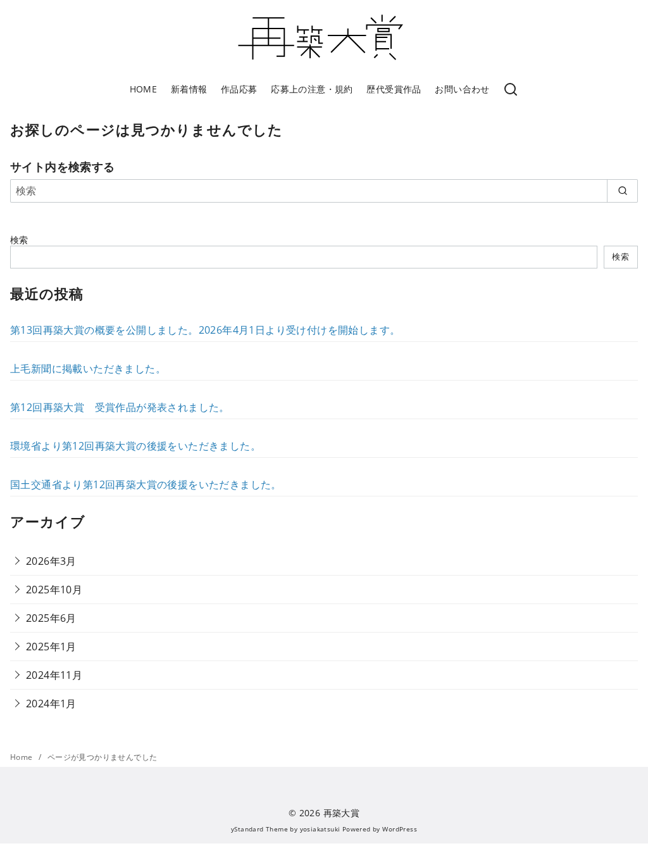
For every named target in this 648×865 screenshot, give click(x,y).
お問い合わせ (462, 89)
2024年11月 (54, 675)
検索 (19, 240)
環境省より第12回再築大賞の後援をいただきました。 (135, 446)
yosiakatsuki (320, 828)
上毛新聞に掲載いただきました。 (88, 369)
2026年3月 (51, 561)
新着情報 (189, 89)
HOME (144, 89)
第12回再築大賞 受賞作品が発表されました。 (120, 407)
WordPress (399, 828)
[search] (622, 190)
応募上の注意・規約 (312, 89)
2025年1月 (51, 646)
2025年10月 (54, 590)
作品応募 (239, 89)
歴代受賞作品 (393, 89)
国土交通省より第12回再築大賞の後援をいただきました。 (146, 484)
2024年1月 (51, 703)
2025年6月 (51, 618)
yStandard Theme (259, 828)
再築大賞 (341, 813)
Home (22, 757)
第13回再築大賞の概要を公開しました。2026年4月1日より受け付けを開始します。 (205, 330)
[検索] (510, 90)
